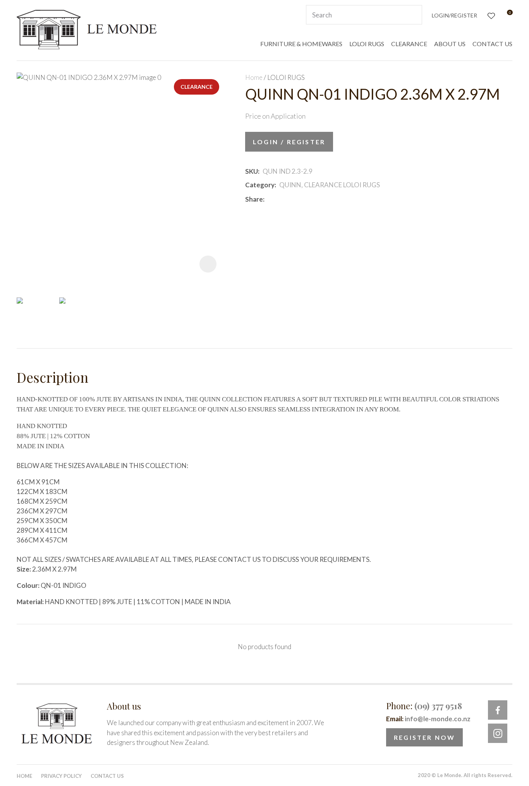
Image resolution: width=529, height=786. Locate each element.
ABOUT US (449, 43)
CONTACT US (492, 43)
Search (413, 14)
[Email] (291, 199)
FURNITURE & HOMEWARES (301, 43)
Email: (428, 719)
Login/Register (454, 15)
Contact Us (107, 776)
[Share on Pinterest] (302, 199)
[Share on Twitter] (279, 199)
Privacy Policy (61, 776)
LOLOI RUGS (366, 43)
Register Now (424, 737)
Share (254, 199)
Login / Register (289, 141)
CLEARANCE (409, 43)
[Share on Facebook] (269, 199)
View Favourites (490, 15)
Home (254, 77)
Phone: (424, 706)
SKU (251, 171)
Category (260, 185)
